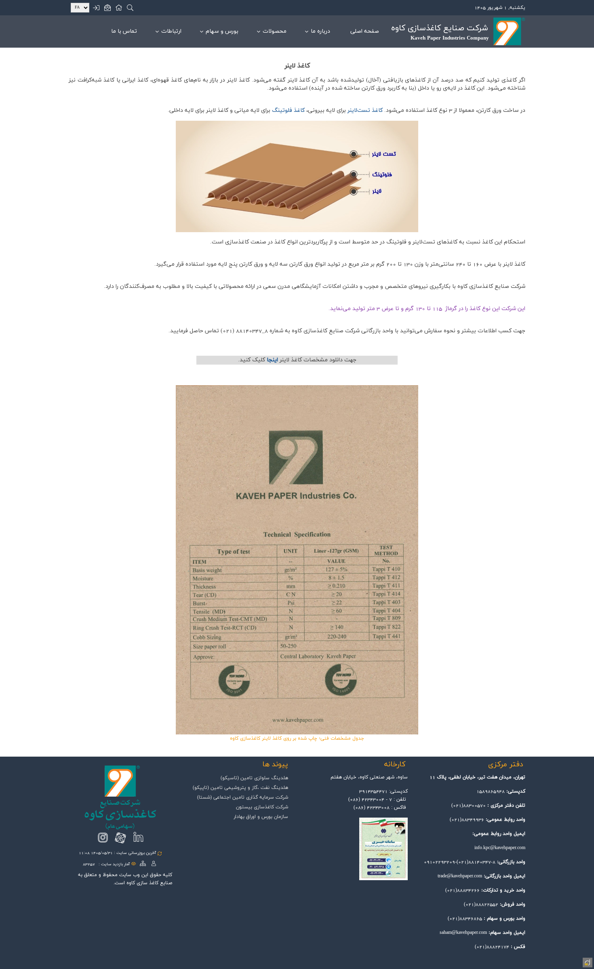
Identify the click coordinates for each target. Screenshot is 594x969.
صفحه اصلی (364, 31)
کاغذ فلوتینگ (288, 110)
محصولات (274, 31)
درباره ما (320, 31)
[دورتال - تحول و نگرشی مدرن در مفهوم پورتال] (587, 962)
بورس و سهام (222, 31)
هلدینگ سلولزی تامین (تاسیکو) (254, 778)
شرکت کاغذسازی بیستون (262, 807)
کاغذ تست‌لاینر (365, 110)
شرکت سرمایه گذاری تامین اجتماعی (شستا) (242, 797)
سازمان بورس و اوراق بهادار (261, 817)
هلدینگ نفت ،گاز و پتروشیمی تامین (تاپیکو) (240, 787)
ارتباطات (171, 31)
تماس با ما (124, 31)
